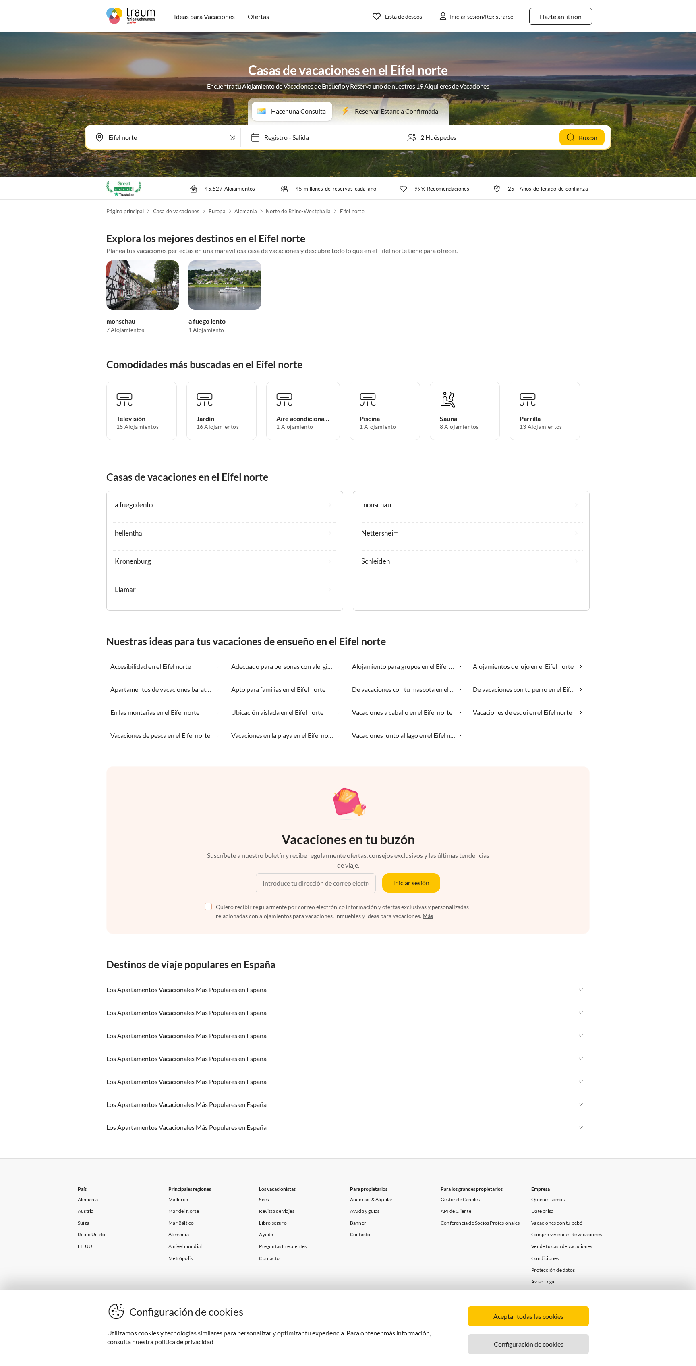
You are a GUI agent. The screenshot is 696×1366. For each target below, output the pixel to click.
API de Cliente (456, 1211)
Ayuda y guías (365, 1211)
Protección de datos (553, 1270)
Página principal (125, 211)
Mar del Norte (183, 1211)
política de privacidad (184, 1341)
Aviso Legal (543, 1282)
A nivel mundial (185, 1246)
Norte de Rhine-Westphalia (298, 211)
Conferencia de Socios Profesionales (480, 1223)
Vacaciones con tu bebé (556, 1223)
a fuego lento (207, 321)
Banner (358, 1223)
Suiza (83, 1223)
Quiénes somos (548, 1199)
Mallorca (178, 1199)
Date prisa (542, 1211)
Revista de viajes (276, 1211)
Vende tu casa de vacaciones (561, 1246)
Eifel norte (352, 211)
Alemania (245, 211)
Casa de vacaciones (176, 211)
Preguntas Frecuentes (283, 1246)
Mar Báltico (181, 1223)
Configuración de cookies (528, 1344)
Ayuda (266, 1234)
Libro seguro (272, 1223)
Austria (85, 1211)
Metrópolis (180, 1258)
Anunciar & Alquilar (371, 1199)
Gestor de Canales (460, 1199)
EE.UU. (85, 1246)
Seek (264, 1199)
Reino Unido (91, 1234)
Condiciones (545, 1258)
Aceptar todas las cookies (528, 1316)
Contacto (269, 1258)
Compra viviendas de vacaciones (566, 1234)
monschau (120, 321)
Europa (217, 211)
